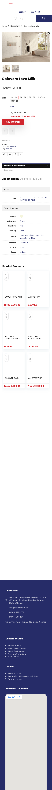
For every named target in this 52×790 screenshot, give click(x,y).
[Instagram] (7, 628)
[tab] (26, 165)
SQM (22, 247)
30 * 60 (14, 97)
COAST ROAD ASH (13, 296)
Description (8, 170)
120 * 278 (31, 200)
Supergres (6, 140)
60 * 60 (23, 97)
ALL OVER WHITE (36, 378)
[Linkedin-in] (24, 628)
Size (4, 97)
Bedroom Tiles (26, 235)
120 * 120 (14, 101)
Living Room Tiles (27, 238)
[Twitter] (13, 628)
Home (4, 26)
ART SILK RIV (34, 296)
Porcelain (15, 26)
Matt (22, 226)
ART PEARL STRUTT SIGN (34, 337)
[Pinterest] (18, 628)
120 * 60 (41, 97)
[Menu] (11, 5)
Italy (22, 230)
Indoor (23, 252)
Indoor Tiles (38, 235)
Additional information (14, 166)
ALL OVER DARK (12, 378)
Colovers (9, 149)
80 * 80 (32, 97)
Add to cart (13, 122)
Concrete (24, 242)
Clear (12, 106)
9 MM (22, 221)
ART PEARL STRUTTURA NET (12, 337)
